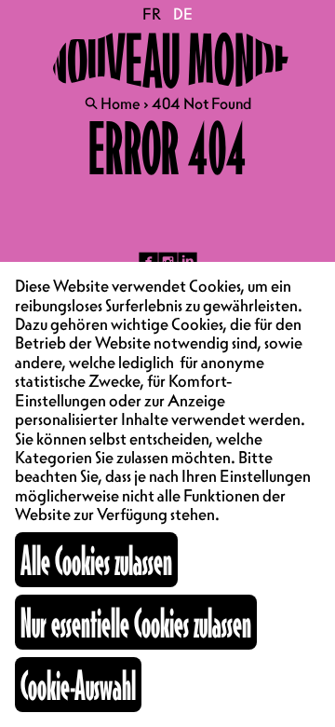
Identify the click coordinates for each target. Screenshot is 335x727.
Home (120, 103)
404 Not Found (201, 103)
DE (182, 14)
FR (152, 14)
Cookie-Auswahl (78, 684)
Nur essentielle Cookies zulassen (135, 622)
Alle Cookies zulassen (96, 560)
